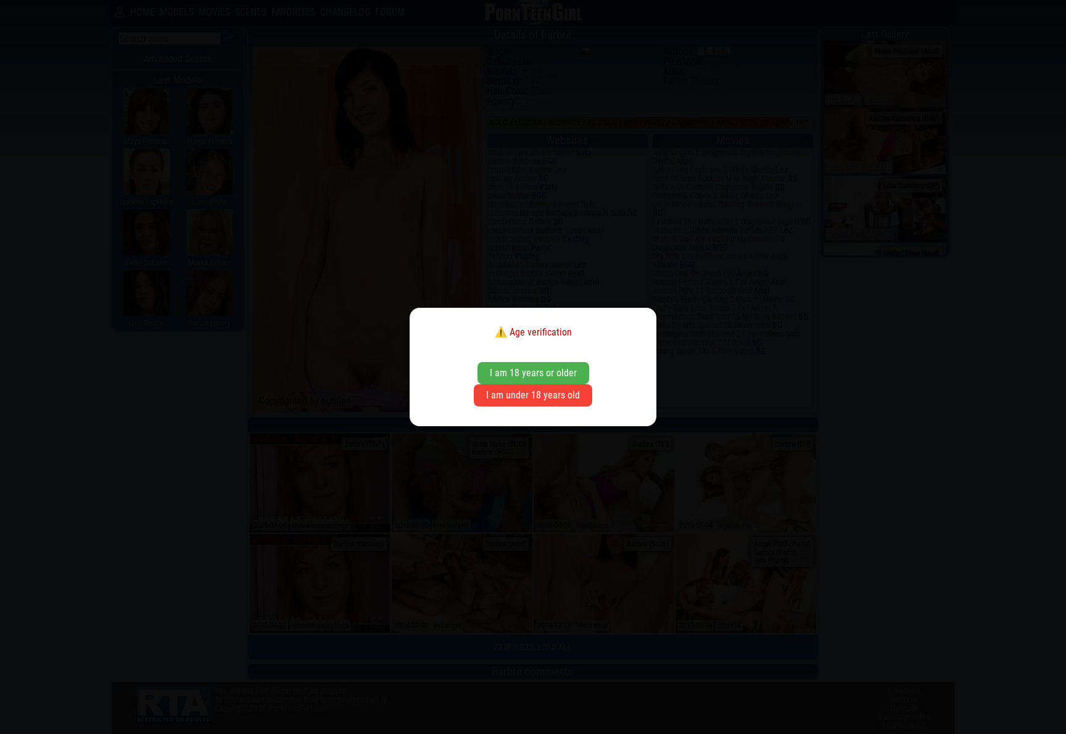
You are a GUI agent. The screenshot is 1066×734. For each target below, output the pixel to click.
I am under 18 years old (533, 395)
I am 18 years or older (533, 373)
